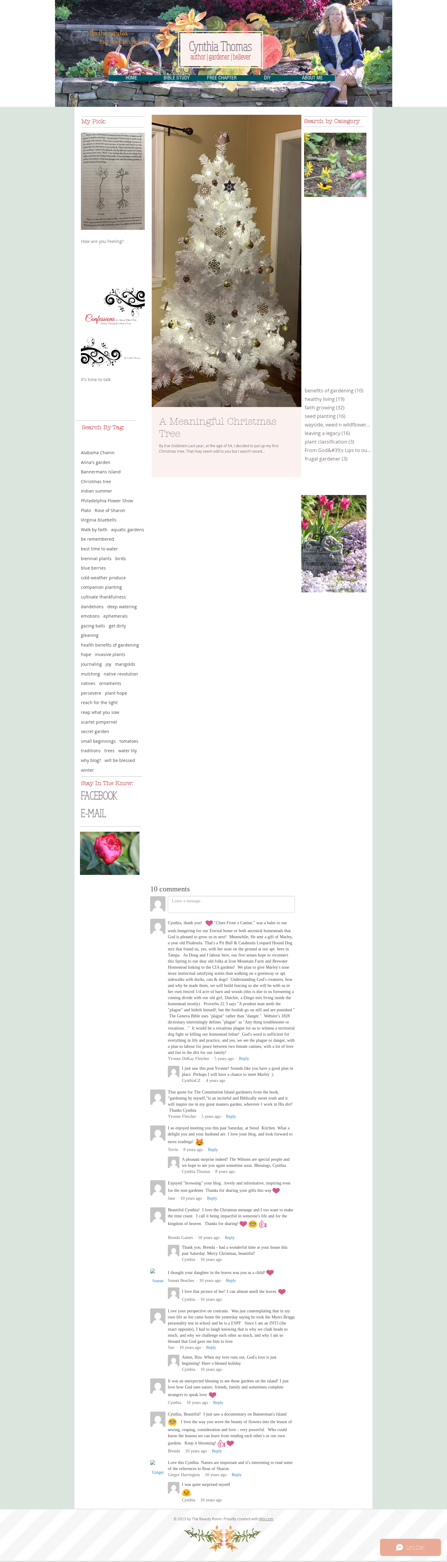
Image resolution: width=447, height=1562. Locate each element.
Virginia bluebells (98, 520)
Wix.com (266, 1518)
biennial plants (96, 558)
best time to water (99, 549)
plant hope (116, 693)
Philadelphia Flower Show (107, 501)
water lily (127, 750)
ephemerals (115, 616)
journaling (91, 664)
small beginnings (98, 741)
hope (86, 654)
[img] (335, 165)
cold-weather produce (103, 578)
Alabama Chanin (98, 452)
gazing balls (93, 626)
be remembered (97, 539)
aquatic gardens (127, 529)
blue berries (93, 568)
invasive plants (110, 654)
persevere (91, 693)
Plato (86, 510)
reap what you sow (100, 712)
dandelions (92, 606)
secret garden (95, 731)
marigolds (125, 664)
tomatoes (129, 741)
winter (87, 770)
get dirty (117, 626)
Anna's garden (95, 462)
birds (120, 558)
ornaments (110, 683)
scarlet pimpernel (99, 722)
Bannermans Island (101, 472)
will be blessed (120, 760)
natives (88, 683)
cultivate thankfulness (103, 597)
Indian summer (96, 491)
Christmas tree (96, 481)
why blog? (91, 760)
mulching (90, 674)
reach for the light (99, 702)
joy (108, 664)
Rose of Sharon (110, 510)
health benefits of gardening (110, 645)
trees (109, 750)
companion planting (101, 587)
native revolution (121, 674)
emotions (90, 616)
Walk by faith (94, 529)
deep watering (122, 606)
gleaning (90, 635)
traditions (91, 750)
